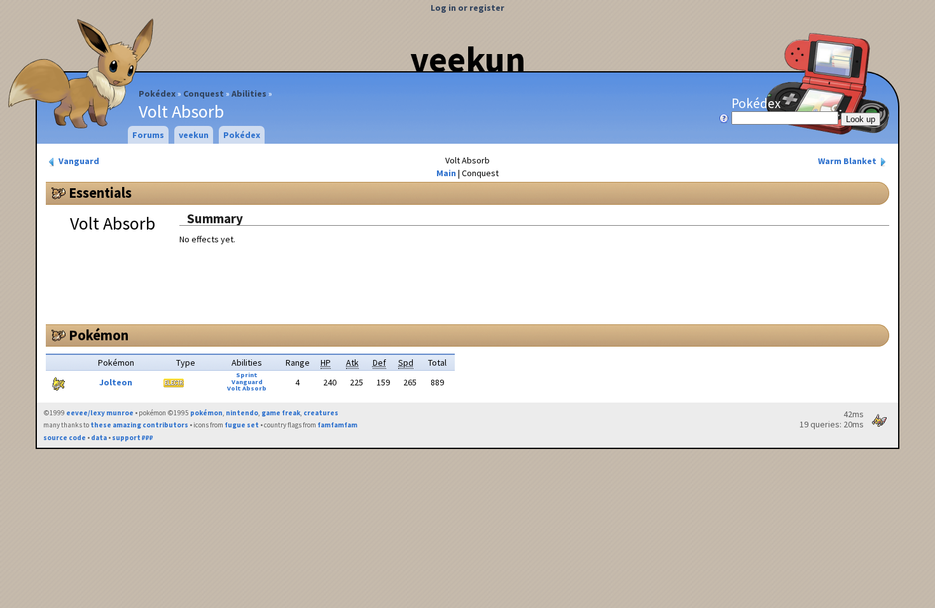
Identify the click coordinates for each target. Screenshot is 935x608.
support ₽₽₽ (132, 437)
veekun (467, 59)
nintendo (242, 412)
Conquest (203, 93)
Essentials (100, 193)
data (99, 437)
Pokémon (98, 335)
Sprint (247, 375)
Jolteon (115, 382)
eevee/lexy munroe (100, 412)
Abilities (249, 93)
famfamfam (337, 424)
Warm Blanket (848, 161)
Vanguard (78, 161)
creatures (320, 412)
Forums (148, 135)
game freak (280, 412)
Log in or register (467, 7)
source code (64, 437)
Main (446, 173)
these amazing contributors (139, 424)
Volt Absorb (247, 388)
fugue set (242, 424)
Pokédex (157, 93)
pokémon (206, 412)
